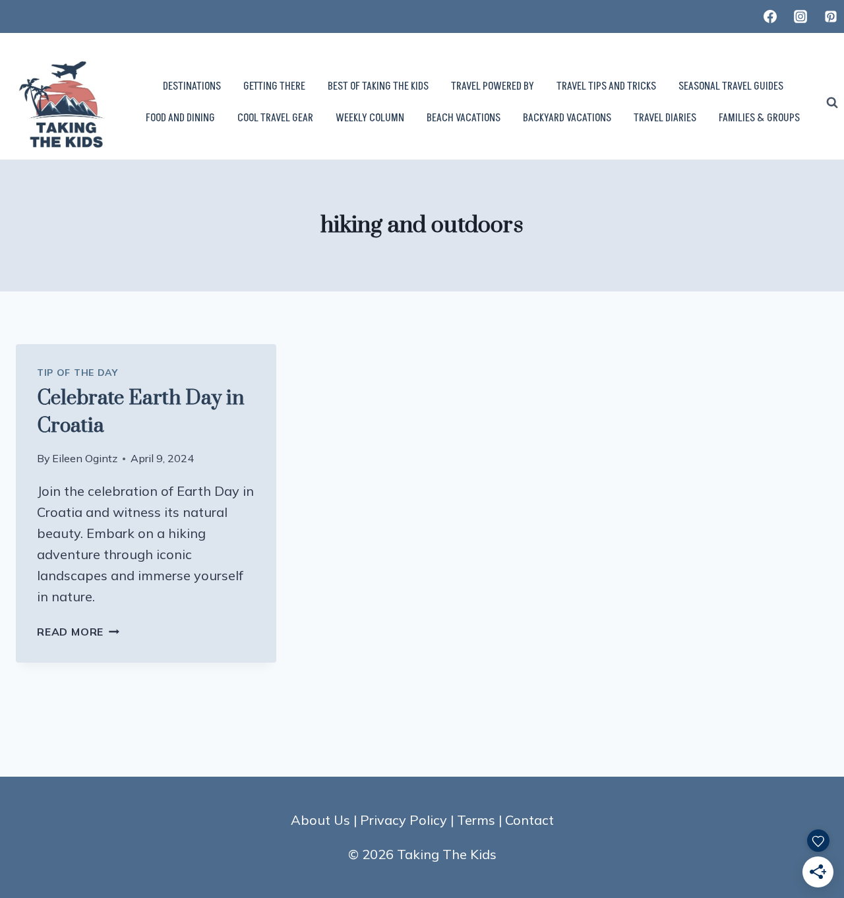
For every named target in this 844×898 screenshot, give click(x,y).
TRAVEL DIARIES (665, 118)
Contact (529, 820)
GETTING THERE (274, 86)
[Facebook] (770, 16)
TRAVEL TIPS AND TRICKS (606, 86)
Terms (476, 820)
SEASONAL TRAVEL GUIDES (730, 86)
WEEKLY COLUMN (370, 118)
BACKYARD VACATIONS (567, 118)
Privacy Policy (403, 820)
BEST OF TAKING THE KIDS (378, 86)
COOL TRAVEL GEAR (275, 118)
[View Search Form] (832, 103)
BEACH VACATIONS (463, 118)
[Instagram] (800, 16)
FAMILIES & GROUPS (759, 118)
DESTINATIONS (192, 86)
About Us (320, 820)
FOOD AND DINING (180, 118)
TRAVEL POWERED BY (492, 86)
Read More (78, 631)
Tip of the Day (77, 372)
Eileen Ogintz (84, 458)
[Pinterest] (831, 16)
